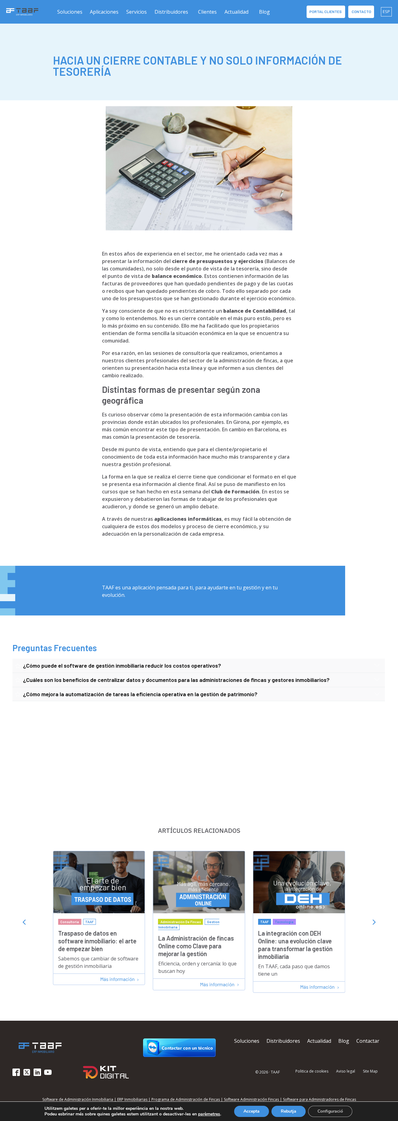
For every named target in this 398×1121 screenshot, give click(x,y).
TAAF (89, 922)
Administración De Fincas (180, 922)
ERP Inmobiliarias (132, 1099)
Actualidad (236, 11)
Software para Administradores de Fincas (319, 1099)
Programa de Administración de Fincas (185, 1099)
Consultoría (69, 922)
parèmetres (209, 1114)
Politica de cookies (311, 1071)
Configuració (330, 1111)
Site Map (370, 1071)
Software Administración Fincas (251, 1099)
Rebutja (288, 1111)
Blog (264, 11)
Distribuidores (171, 11)
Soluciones (246, 1040)
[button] (70, 12)
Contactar (367, 1040)
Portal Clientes (325, 11)
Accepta (251, 1111)
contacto (361, 11)
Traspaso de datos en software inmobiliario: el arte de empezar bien (97, 940)
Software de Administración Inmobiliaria (77, 1099)
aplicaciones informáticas (188, 518)
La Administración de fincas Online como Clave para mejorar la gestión (196, 945)
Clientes (207, 11)
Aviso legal (345, 1071)
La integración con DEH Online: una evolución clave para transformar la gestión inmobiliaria (295, 944)
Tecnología (284, 922)
